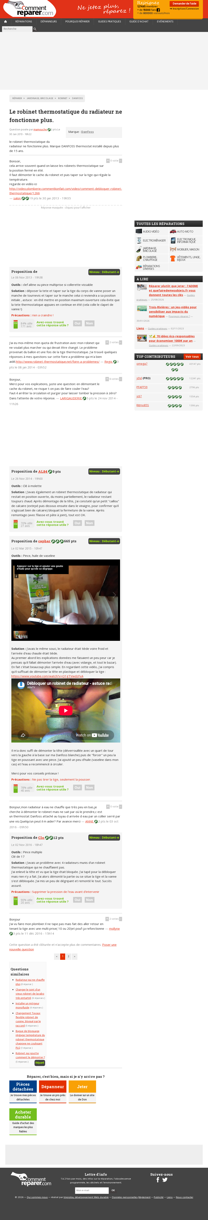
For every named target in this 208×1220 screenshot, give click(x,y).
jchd (139, 378)
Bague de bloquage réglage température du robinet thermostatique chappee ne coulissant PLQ (30, 1039)
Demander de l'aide (184, 4)
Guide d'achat (138, 22)
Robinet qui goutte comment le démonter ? (30, 1055)
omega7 (141, 364)
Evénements (165, 22)
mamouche (41, 130)
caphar (44, 541)
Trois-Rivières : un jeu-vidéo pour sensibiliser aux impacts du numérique (173, 311)
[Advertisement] (104, 60)
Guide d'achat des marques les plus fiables (23, 1127)
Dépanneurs (49, 22)
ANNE (89, 821)
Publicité (159, 1197)
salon (17, 198)
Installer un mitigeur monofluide (27, 1006)
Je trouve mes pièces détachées (23, 1097)
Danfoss (87, 132)
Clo (41, 837)
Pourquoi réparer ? (179, 316)
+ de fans (147, 10)
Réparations (23, 22)
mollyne (114, 928)
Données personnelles (125, 1197)
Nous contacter (184, 1197)
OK (113, 1190)
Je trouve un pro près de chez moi (52, 1097)
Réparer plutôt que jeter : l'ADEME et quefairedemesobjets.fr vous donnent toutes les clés (173, 290)
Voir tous (192, 356)
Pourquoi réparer (77, 22)
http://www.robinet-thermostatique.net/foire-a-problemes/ (58, 361)
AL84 (43, 471)
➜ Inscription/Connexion (184, 9)
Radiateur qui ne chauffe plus (30, 982)
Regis (108, 361)
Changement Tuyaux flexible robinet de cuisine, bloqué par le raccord (28, 1019)
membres (147, 6)
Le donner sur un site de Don (82, 1097)
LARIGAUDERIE (71, 398)
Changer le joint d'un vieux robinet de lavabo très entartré (30, 994)
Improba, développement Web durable (86, 1197)
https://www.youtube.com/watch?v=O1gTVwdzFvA (47, 676)
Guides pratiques (109, 22)
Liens (140, 328)
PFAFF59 (141, 387)
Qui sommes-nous (37, 1197)
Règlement (144, 1197)
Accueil (31, 8)
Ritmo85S (142, 405)
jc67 (139, 396)
